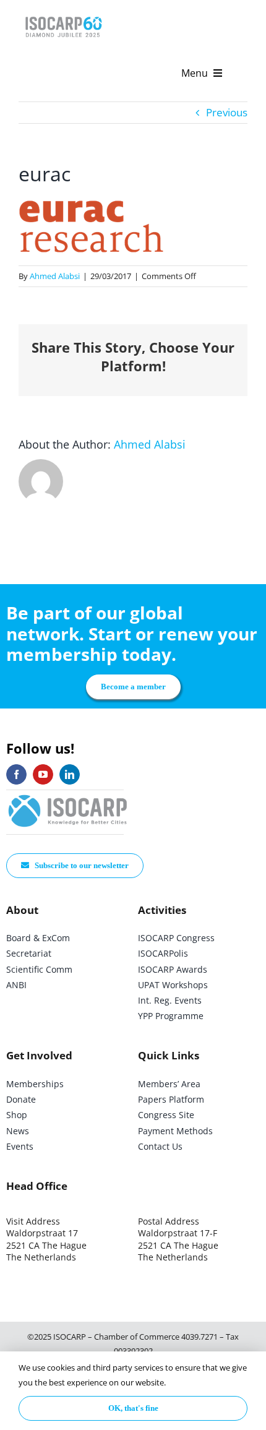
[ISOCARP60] (63, 14)
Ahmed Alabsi (55, 276)
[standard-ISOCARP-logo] (68, 795)
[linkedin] (69, 774)
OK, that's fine (133, 1408)
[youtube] (43, 774)
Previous (226, 112)
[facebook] (16, 774)
